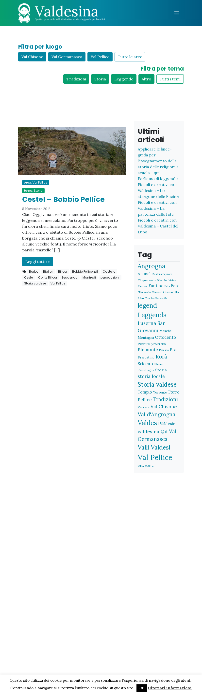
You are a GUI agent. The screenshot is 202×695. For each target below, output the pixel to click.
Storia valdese (35, 283)
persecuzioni (110, 277)
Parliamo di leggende (158, 178)
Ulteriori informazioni (170, 688)
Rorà (161, 356)
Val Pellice (100, 56)
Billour (62, 271)
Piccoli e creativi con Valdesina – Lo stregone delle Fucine (158, 190)
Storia (100, 78)
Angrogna (151, 266)
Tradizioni (76, 78)
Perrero (144, 344)
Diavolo (162, 280)
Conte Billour (47, 277)
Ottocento (165, 337)
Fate (175, 285)
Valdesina (168, 423)
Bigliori (48, 271)
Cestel (29, 277)
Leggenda (70, 277)
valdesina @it (153, 431)
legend (147, 305)
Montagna (146, 337)
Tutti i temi (170, 78)
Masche (165, 331)
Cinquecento (147, 280)
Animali (145, 273)
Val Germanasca (66, 56)
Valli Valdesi (154, 447)
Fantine (156, 285)
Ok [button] (141, 688)
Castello (109, 271)
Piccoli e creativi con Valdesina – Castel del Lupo (158, 226)
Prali (174, 349)
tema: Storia (33, 190)
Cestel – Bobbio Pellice (63, 199)
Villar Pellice (145, 466)
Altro (146, 78)
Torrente (160, 392)
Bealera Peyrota (162, 274)
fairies (172, 280)
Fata (167, 286)
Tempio (145, 391)
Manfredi (89, 277)
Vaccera (144, 407)
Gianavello (144, 292)
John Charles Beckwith (152, 298)
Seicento (146, 363)
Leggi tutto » (37, 261)
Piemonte (148, 349)
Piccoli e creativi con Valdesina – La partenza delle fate (157, 208)
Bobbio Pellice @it (85, 271)
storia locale (151, 376)
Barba (33, 271)
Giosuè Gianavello (165, 292)
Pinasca (164, 350)
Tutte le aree (130, 56)
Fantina (143, 286)
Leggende (123, 78)
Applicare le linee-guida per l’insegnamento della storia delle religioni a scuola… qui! (158, 161)
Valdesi (148, 423)
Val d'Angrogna (156, 414)
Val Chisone (32, 56)
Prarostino (146, 357)
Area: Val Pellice (35, 182)
